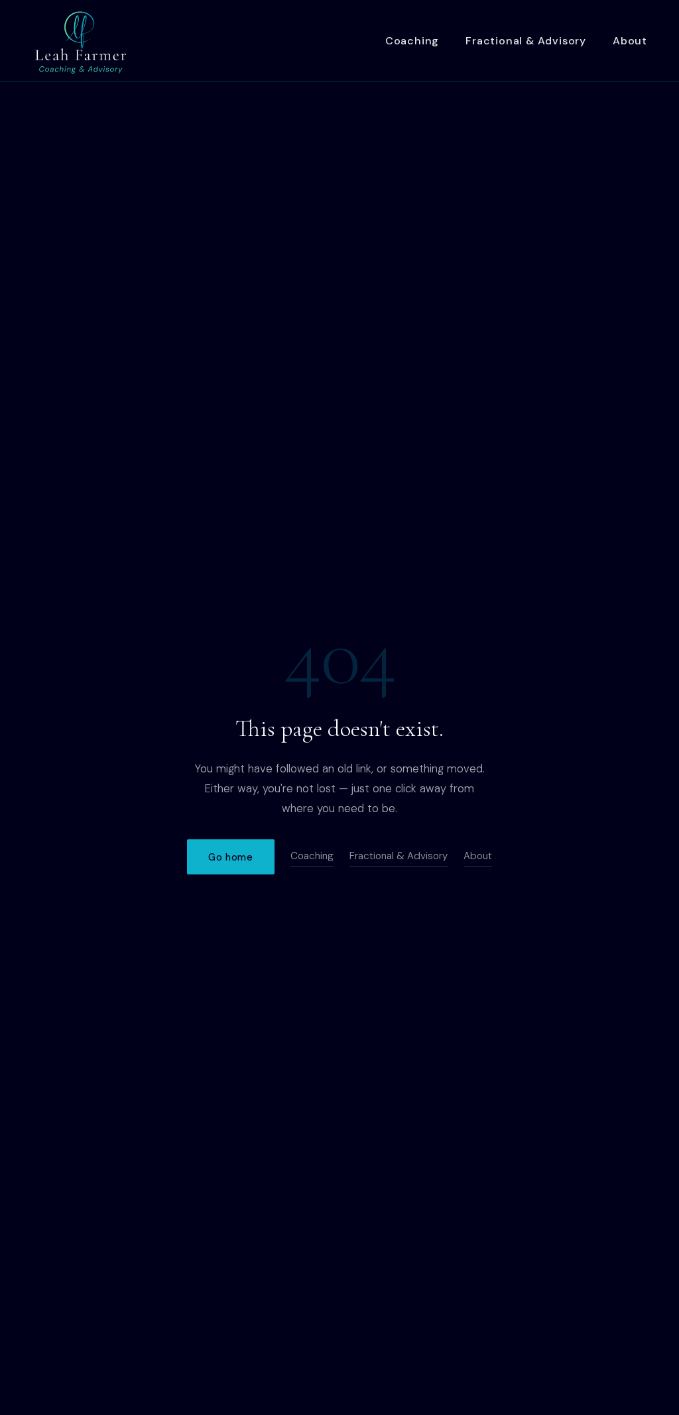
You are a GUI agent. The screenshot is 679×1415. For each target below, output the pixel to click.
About (630, 41)
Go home (230, 857)
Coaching (412, 41)
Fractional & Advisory (525, 41)
